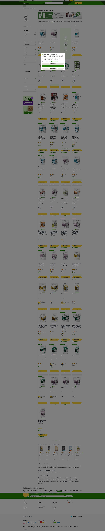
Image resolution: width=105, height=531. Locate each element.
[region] (53, 61)
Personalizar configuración (52, 63)
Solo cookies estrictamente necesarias (53, 68)
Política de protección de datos (54, 61)
